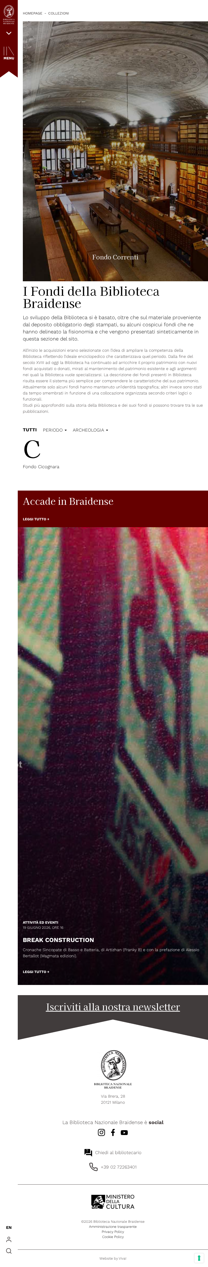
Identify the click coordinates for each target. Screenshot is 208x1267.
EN (9, 1227)
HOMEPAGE (32, 13)
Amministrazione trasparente (113, 1227)
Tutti (30, 429)
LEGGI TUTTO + (36, 519)
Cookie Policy (113, 1237)
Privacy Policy (113, 1232)
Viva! (122, 1258)
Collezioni (58, 13)
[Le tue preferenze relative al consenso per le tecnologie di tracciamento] (199, 1258)
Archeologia (88, 430)
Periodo (53, 430)
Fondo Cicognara (41, 466)
